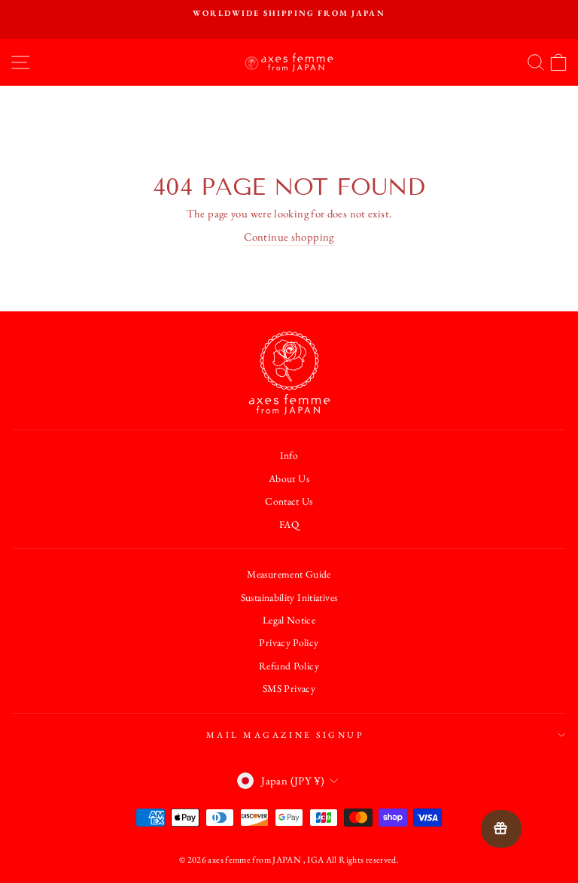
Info (289, 455)
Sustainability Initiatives (289, 597)
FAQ (289, 524)
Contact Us (289, 501)
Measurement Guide (288, 574)
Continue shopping (288, 236)
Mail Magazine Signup (285, 735)
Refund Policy (289, 665)
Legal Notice (289, 620)
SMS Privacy (289, 688)
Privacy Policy (288, 642)
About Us (289, 478)
